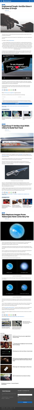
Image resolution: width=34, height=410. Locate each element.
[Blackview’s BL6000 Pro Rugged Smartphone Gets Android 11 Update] (27, 116)
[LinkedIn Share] (7, 90)
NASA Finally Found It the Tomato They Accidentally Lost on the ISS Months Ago (27, 322)
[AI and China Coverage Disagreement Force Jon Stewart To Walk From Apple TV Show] (27, 204)
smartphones (4, 106)
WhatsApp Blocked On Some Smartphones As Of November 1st (17, 118)
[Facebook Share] (2, 90)
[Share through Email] (13, 90)
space (11, 316)
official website (11, 40)
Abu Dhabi (20, 154)
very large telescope (19, 316)
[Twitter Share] (5, 90)
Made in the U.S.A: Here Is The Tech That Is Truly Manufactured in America (6, 118)
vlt (23, 316)
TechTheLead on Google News (9, 92)
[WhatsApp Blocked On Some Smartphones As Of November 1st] (17, 116)
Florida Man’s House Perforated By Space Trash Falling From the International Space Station (16, 328)
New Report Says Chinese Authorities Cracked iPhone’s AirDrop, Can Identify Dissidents (17, 206)
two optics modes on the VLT (9, 307)
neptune (8, 316)
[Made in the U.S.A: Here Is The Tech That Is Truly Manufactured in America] (6, 116)
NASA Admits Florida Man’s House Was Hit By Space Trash (6, 328)
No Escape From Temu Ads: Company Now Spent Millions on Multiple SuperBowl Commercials (6, 206)
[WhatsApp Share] (11, 90)
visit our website (21, 101)
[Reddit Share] (9, 90)
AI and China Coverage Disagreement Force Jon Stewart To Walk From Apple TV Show (27, 206)
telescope (13, 316)
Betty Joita (7, 10)
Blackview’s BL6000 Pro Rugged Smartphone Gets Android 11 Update (27, 118)
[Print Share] (15, 90)
